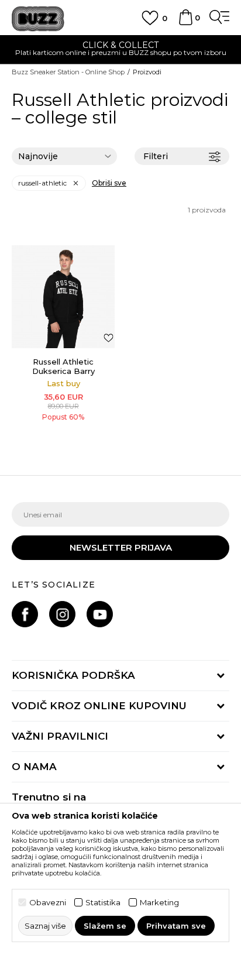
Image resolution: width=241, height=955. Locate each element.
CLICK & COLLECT (120, 45)
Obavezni (47, 902)
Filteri (155, 156)
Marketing (159, 902)
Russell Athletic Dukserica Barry (63, 366)
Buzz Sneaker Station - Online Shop (68, 72)
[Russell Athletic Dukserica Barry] (63, 296)
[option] (120, 50)
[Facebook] (25, 614)
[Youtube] (100, 614)
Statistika (102, 902)
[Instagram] (62, 614)
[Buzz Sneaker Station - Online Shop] (38, 19)
